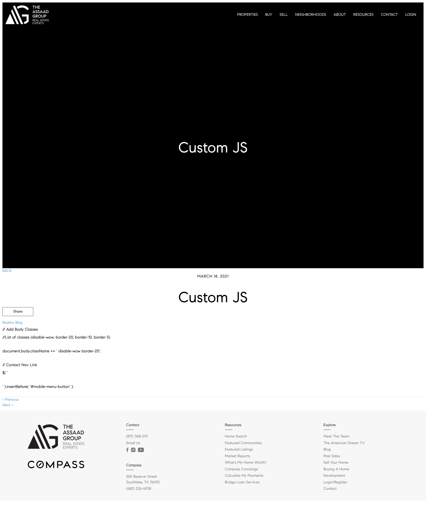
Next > (7, 405)
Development (334, 475)
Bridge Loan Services (242, 482)
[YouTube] (141, 450)
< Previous (10, 399)
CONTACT (389, 15)
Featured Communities (243, 443)
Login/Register (335, 482)
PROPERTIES (247, 15)
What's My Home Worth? (245, 462)
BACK (7, 271)
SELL (284, 15)
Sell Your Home (335, 462)
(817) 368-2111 (137, 436)
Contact (330, 489)
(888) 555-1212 (386, 338)
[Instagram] (133, 450)
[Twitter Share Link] (18, 325)
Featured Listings (239, 449)
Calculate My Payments (244, 475)
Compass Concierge (241, 469)
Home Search (236, 436)
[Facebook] (127, 450)
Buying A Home (336, 469)
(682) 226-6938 (138, 489)
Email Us (133, 443)
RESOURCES (363, 15)
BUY (268, 15)
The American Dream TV (344, 443)
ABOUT (340, 15)
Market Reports (237, 456)
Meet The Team (336, 436)
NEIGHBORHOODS (310, 15)
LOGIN (410, 15)
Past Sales (331, 456)
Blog (327, 449)
